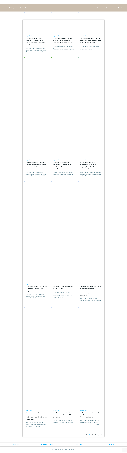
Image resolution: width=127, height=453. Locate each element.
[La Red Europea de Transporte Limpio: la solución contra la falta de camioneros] (90, 356)
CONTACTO (111, 444)
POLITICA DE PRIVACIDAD (47, 444)
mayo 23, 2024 (29, 36)
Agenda (117, 8)
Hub (112, 8)
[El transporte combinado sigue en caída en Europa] (63, 230)
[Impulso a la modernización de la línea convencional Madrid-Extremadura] (63, 356)
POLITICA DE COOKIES (77, 444)
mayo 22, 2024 (29, 160)
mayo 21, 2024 (56, 284)
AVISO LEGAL (16, 444)
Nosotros (92, 8)
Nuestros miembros (103, 8)
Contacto (123, 8)
